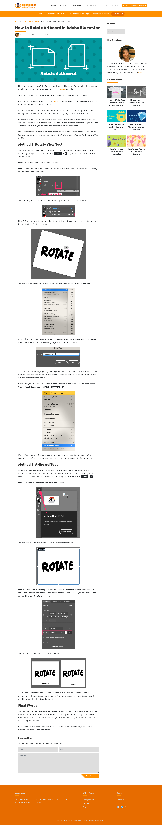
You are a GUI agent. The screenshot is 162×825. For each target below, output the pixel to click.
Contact (120, 800)
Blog (85, 807)
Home (53, 5)
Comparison (88, 800)
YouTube (130, 807)
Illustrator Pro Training (134, 5)
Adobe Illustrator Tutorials (30, 21)
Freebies (103, 5)
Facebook (118, 807)
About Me (115, 5)
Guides (86, 803)
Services (63, 5)
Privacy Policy (99, 821)
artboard (57, 101)
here (140, 72)
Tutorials (91, 5)
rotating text (60, 89)
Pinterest (126, 807)
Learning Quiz (77, 5)
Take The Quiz (118, 14)
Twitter (122, 807)
